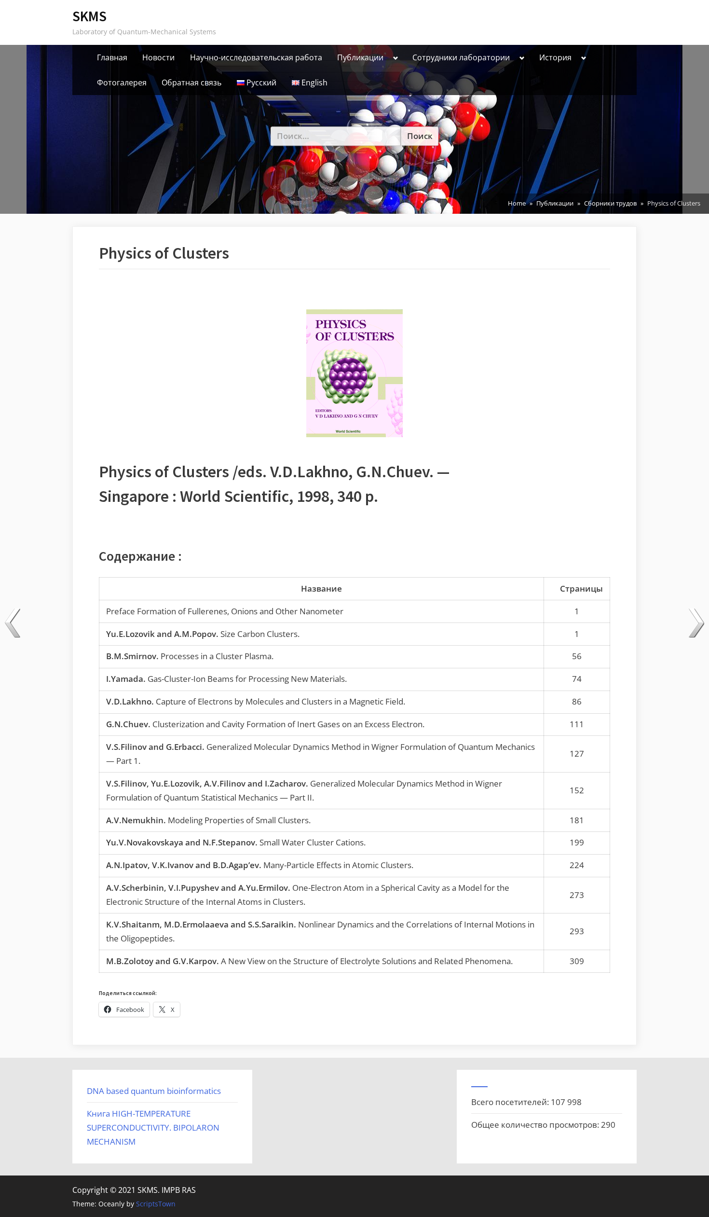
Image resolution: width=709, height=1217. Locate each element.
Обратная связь (191, 82)
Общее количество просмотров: (536, 1124)
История (555, 57)
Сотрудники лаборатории (461, 57)
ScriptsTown (156, 1203)
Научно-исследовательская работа (256, 57)
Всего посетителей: (511, 1101)
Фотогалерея (122, 82)
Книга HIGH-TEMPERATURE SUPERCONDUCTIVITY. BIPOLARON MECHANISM (153, 1127)
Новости (158, 57)
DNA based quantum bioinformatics (154, 1090)
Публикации (360, 57)
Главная (112, 57)
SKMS (89, 16)
